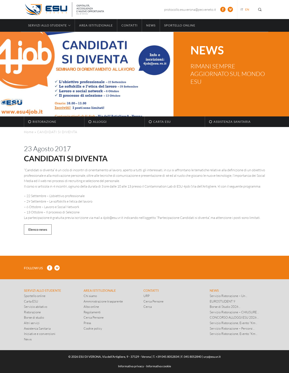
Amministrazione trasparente (103, 301)
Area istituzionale (96, 25)
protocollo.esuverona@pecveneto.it (190, 9)
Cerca (147, 306)
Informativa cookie (158, 366)
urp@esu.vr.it (212, 356)
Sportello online (179, 25)
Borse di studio (34, 317)
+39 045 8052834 (167, 356)
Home (29, 132)
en (247, 9)
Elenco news (37, 229)
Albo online (91, 306)
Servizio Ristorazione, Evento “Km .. (233, 323)
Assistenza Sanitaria (232, 121)
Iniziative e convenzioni (39, 334)
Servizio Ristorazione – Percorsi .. (232, 328)
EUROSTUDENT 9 (222, 301)
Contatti (129, 25)
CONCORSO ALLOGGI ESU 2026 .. (234, 317)
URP (146, 296)
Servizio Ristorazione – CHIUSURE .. (234, 312)
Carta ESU (162, 121)
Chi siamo (90, 296)
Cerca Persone (94, 317)
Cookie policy (93, 328)
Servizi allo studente (42, 290)
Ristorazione (44, 121)
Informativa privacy (131, 366)
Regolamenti (92, 312)
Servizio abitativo (35, 306)
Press (87, 323)
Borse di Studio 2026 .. (225, 306)
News (151, 25)
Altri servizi (32, 323)
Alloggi (100, 121)
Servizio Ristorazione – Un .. (228, 296)
